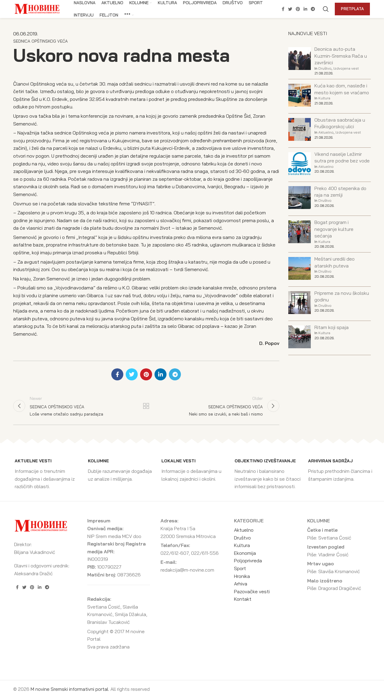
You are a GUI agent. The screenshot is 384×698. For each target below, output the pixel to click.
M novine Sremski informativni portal (69, 689)
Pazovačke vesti (252, 591)
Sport (240, 568)
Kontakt (242, 599)
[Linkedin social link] (305, 9)
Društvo (325, 68)
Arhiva (240, 584)
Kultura (324, 98)
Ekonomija (245, 553)
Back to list (146, 406)
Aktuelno (326, 132)
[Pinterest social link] (298, 9)
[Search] (326, 9)
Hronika (242, 576)
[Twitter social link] (290, 9)
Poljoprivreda (248, 560)
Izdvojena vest (346, 68)
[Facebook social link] (283, 9)
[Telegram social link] (313, 9)
